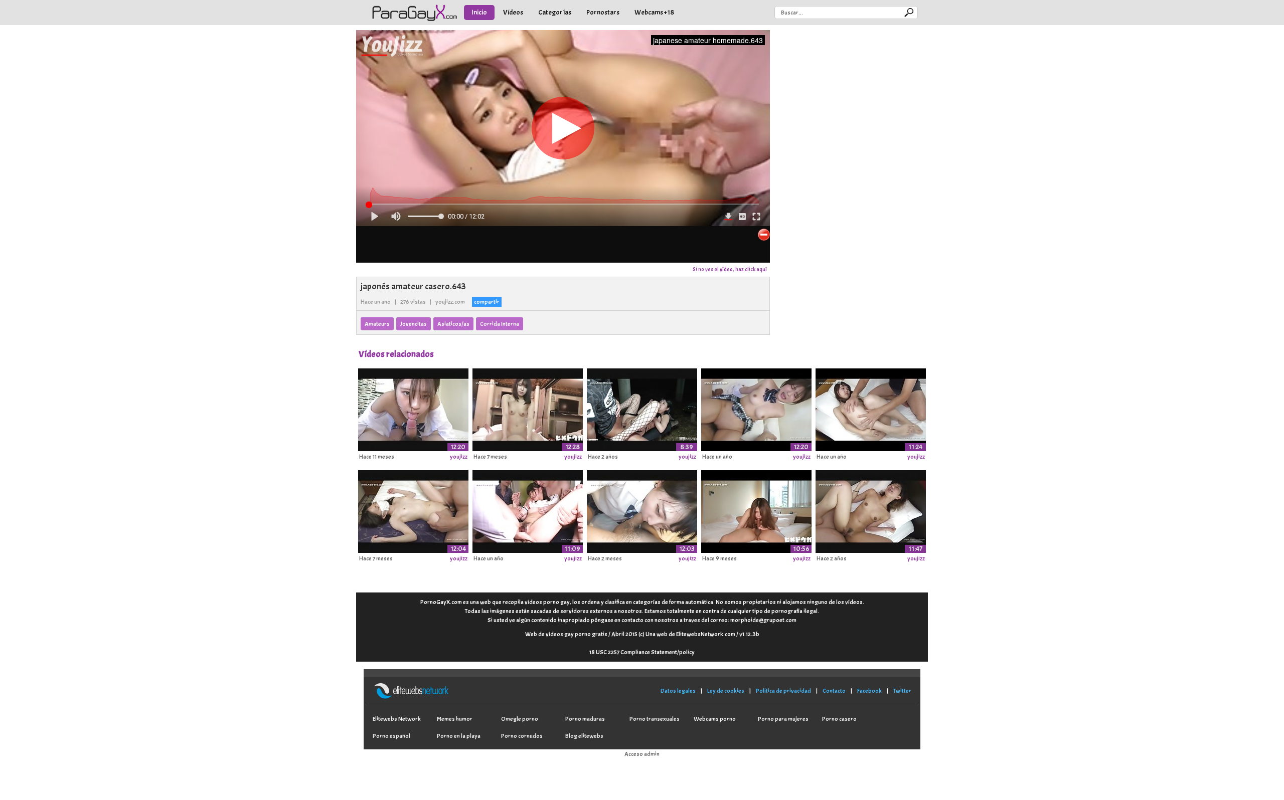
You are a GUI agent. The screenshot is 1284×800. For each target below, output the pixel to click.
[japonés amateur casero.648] (527, 408)
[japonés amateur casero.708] (642, 408)
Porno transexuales (654, 719)
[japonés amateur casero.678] (413, 510)
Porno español (391, 736)
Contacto (834, 691)
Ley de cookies (725, 691)
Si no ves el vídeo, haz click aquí (730, 269)
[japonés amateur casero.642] (642, 510)
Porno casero (839, 719)
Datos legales (678, 691)
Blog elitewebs (584, 736)
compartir (487, 302)
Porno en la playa (458, 736)
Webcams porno (715, 719)
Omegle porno (519, 719)
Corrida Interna (499, 324)
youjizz (458, 457)
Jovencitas (413, 324)
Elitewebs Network (397, 719)
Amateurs (377, 324)
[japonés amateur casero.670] (871, 408)
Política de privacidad (783, 691)
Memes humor (454, 719)
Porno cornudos (522, 736)
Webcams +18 (654, 12)
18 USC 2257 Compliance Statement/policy (642, 652)
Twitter (902, 691)
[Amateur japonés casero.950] (413, 408)
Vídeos (513, 12)
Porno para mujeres (783, 719)
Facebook (869, 691)
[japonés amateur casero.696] (756, 510)
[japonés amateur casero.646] (527, 510)
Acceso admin (642, 754)
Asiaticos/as (453, 324)
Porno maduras (585, 719)
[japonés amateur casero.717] (871, 510)
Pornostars (602, 12)
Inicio (479, 12)
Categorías (554, 12)
